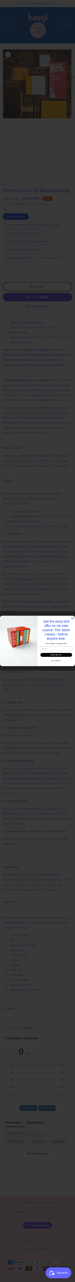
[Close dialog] (72, 618)
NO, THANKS (56, 660)
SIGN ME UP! (56, 655)
